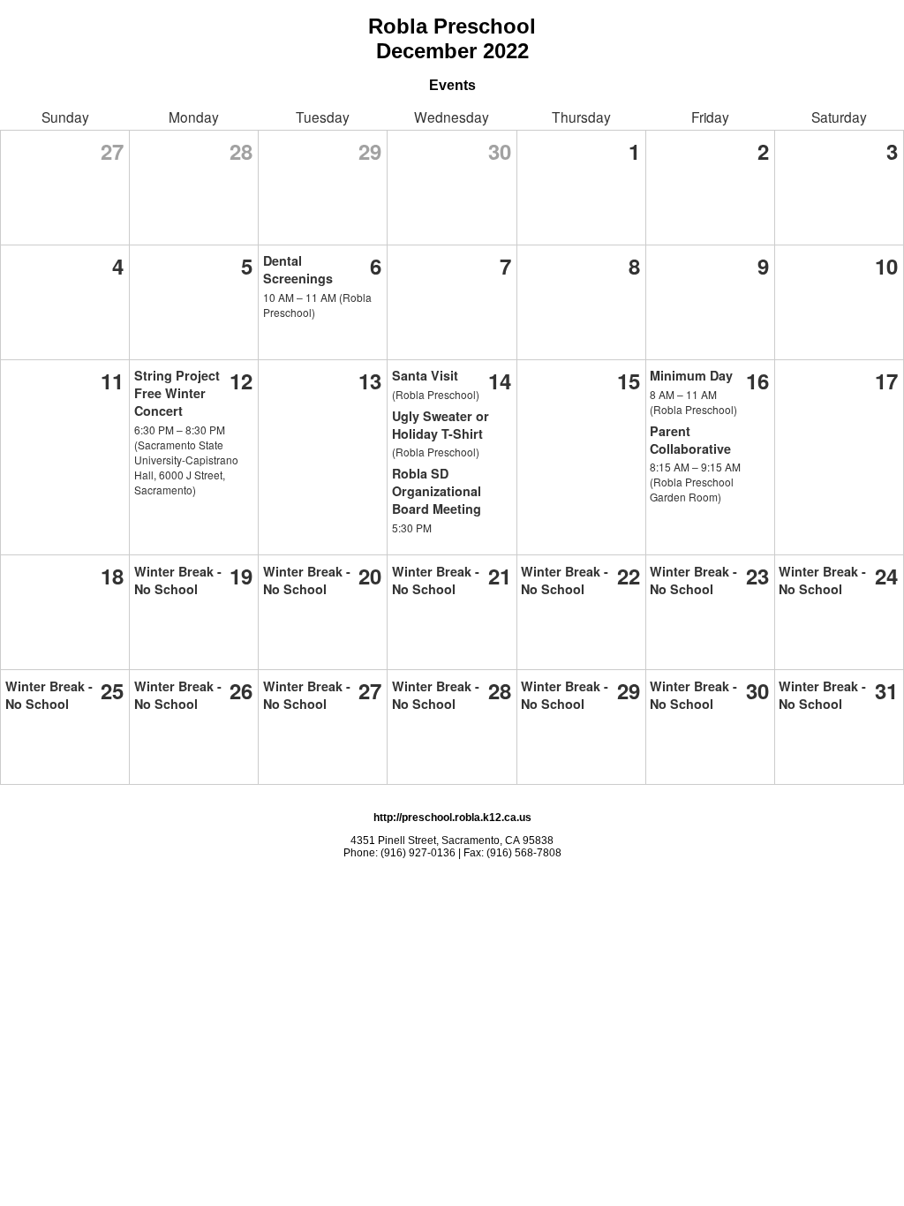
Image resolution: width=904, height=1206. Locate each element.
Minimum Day (691, 375)
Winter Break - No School (178, 580)
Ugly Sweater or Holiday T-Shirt (440, 424)
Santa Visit (425, 375)
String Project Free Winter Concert (177, 392)
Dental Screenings (298, 269)
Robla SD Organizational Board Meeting (436, 490)
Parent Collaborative (690, 439)
